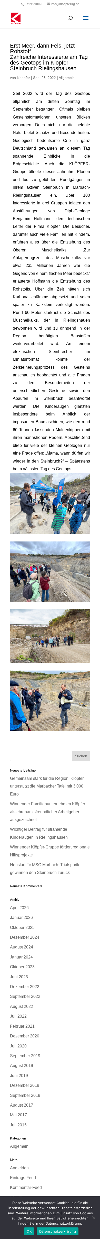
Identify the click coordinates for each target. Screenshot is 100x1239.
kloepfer (23, 78)
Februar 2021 (22, 1026)
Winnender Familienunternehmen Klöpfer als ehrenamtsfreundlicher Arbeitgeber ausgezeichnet (47, 812)
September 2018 (25, 1095)
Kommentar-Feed (26, 1187)
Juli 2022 (18, 1016)
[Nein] (93, 1217)
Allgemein (67, 78)
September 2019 (25, 1056)
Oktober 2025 (22, 927)
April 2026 (19, 908)
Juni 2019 (19, 1075)
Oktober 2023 (22, 967)
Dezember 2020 (24, 1036)
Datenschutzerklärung (57, 1231)
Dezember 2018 (24, 1085)
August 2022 (21, 1006)
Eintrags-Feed (23, 1177)
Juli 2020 (18, 1046)
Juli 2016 (18, 1125)
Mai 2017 (18, 1115)
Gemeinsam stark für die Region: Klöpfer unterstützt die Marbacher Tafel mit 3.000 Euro (47, 786)
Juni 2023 (19, 977)
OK (29, 1231)
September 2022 (25, 996)
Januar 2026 (21, 917)
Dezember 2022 (24, 986)
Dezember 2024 (24, 937)
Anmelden (19, 1168)
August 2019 (21, 1065)
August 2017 (21, 1105)
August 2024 (21, 947)
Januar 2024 (21, 957)
